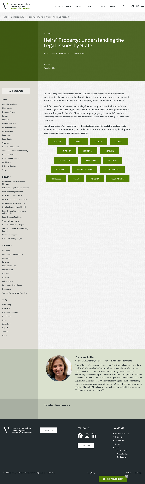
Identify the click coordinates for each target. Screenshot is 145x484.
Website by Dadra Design (134, 473)
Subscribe (86, 445)
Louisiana (87, 151)
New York (60, 169)
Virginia (95, 178)
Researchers (7, 289)
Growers (5, 277)
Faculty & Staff (122, 451)
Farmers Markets (9, 123)
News (117, 444)
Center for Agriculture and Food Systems (16, 6)
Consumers (7, 258)
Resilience (6, 162)
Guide (4, 320)
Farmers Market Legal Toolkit (13, 203)
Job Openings (122, 457)
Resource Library (17, 17)
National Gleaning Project (12, 238)
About (117, 447)
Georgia (118, 141)
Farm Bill (5, 119)
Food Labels (7, 135)
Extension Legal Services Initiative (16, 187)
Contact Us (48, 430)
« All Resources (16, 91)
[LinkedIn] (94, 435)
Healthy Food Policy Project (13, 224)
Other (4, 170)
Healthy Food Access (10, 146)
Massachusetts (66, 160)
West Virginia (117, 178)
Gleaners (6, 273)
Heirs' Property (8, 154)
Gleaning (5, 143)
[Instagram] (87, 435)
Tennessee (56, 178)
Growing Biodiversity (10, 221)
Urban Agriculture (9, 166)
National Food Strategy (11, 158)
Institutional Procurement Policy (15, 150)
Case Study (6, 304)
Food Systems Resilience (12, 217)
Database (6, 308)
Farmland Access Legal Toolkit (14, 207)
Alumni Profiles (122, 454)
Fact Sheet (6, 316)
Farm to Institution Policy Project (15, 199)
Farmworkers (7, 131)
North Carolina (84, 169)
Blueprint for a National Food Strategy (13, 182)
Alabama (57, 141)
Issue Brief (6, 323)
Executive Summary (10, 312)
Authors (48, 64)
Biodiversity (7, 108)
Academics (119, 440)
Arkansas (78, 141)
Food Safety (7, 139)
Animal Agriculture (9, 104)
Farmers (5, 262)
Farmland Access (9, 127)
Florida (98, 141)
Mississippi (91, 160)
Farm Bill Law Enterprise (12, 195)
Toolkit (5, 331)
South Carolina (112, 169)
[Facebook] (80, 435)
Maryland (109, 151)
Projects (118, 437)
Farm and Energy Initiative (12, 191)
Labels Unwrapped (9, 234)
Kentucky (66, 151)
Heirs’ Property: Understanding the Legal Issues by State (49, 17)
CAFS (5, 17)
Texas (76, 178)
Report (5, 327)
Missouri (112, 160)
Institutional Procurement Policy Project (15, 229)
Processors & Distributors (12, 285)
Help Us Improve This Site (113, 479)
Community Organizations (12, 254)
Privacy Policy (91, 473)
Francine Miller (49, 68)
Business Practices (9, 112)
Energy (5, 116)
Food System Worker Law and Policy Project (14, 212)
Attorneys (6, 250)
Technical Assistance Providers (14, 293)
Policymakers (7, 281)
